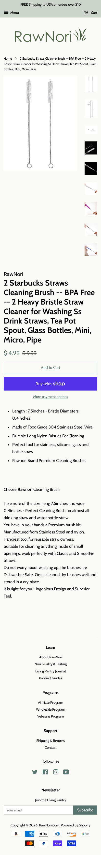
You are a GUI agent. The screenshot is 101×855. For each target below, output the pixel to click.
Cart (93, 12)
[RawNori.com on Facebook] (45, 773)
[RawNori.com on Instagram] (55, 773)
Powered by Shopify (75, 825)
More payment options (50, 396)
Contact (51, 747)
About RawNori (50, 657)
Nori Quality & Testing (51, 664)
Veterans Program (50, 716)
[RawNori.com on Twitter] (35, 773)
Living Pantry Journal (50, 671)
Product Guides (50, 678)
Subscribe (85, 810)
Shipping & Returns (50, 740)
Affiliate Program (50, 702)
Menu (14, 12)
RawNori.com (49, 825)
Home (8, 58)
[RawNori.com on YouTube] (66, 773)
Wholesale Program (50, 709)
